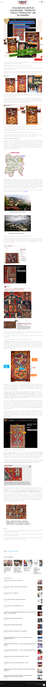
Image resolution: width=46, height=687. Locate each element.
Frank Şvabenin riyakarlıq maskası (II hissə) (13, 618)
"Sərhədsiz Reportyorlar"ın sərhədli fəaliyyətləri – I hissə (16, 662)
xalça (8, 551)
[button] (1, 2)
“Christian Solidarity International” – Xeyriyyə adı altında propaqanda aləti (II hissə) (20, 644)
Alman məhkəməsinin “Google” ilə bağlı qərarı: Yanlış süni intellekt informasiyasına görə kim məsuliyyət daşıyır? (18, 676)
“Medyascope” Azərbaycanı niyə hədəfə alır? (7, 570)
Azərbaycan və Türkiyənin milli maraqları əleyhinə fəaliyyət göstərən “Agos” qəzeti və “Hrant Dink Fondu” (20, 612)
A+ (40, 59)
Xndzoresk (12, 551)
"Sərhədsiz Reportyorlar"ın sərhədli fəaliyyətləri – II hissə (16, 656)
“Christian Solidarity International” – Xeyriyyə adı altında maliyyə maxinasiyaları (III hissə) (18, 638)
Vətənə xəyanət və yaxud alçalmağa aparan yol (14, 605)
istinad (25, 191)
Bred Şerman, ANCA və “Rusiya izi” (27, 569)
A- (35, 59)
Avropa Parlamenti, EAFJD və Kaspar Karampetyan (37, 570)
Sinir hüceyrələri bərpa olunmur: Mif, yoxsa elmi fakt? (15, 631)
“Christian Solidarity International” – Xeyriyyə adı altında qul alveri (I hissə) (20, 650)
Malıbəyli (16, 551)
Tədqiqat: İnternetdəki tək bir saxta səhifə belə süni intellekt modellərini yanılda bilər (19, 669)
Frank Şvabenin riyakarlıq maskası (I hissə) (13, 624)
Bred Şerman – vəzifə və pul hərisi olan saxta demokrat (18, 570)
